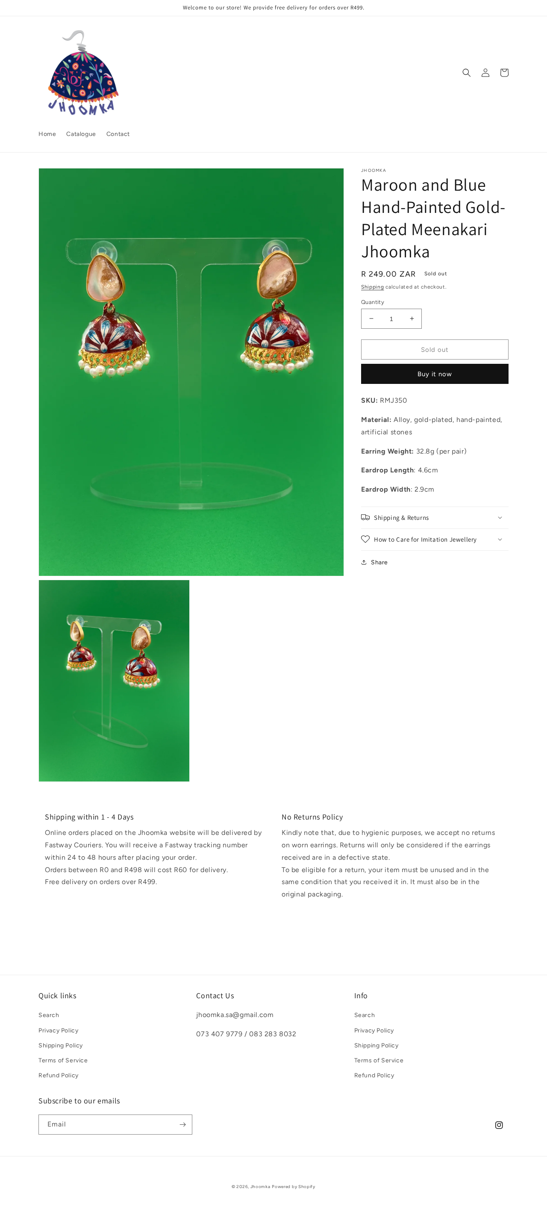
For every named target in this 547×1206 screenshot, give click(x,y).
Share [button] (379, 562)
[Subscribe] (182, 1125)
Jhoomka (260, 1186)
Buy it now (435, 373)
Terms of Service (63, 1060)
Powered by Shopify (293, 1186)
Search (48, 1015)
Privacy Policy (58, 1030)
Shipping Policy (60, 1045)
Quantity (372, 301)
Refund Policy (58, 1075)
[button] (466, 72)
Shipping (372, 287)
